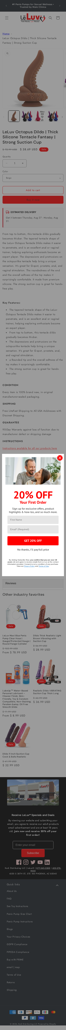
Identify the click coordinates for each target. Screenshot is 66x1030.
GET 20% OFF (33, 541)
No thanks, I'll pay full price (33, 549)
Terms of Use (44, 566)
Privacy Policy (29, 566)
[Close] (60, 458)
